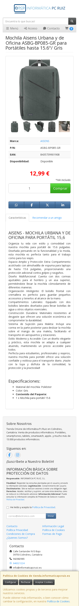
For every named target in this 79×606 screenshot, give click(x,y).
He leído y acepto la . (33, 507)
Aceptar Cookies (44, 582)
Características (17, 217)
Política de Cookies (58, 601)
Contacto (53, 28)
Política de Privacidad (15, 499)
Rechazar (25, 582)
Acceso (32, 28)
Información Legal (53, 526)
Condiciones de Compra (20, 534)
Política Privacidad (17, 530)
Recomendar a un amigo (47, 217)
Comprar (60, 188)
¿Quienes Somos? (17, 537)
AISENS (44, 141)
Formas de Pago (52, 534)
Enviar (51, 515)
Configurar (10, 582)
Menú (13, 28)
